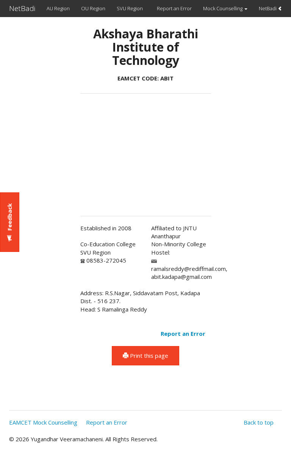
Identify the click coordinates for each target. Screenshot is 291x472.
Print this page (148, 355)
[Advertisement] (39, 141)
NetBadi (22, 8)
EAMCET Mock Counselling (43, 422)
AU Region (58, 8)
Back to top (259, 422)
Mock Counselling (223, 8)
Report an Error (174, 8)
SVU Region (130, 8)
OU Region (93, 8)
